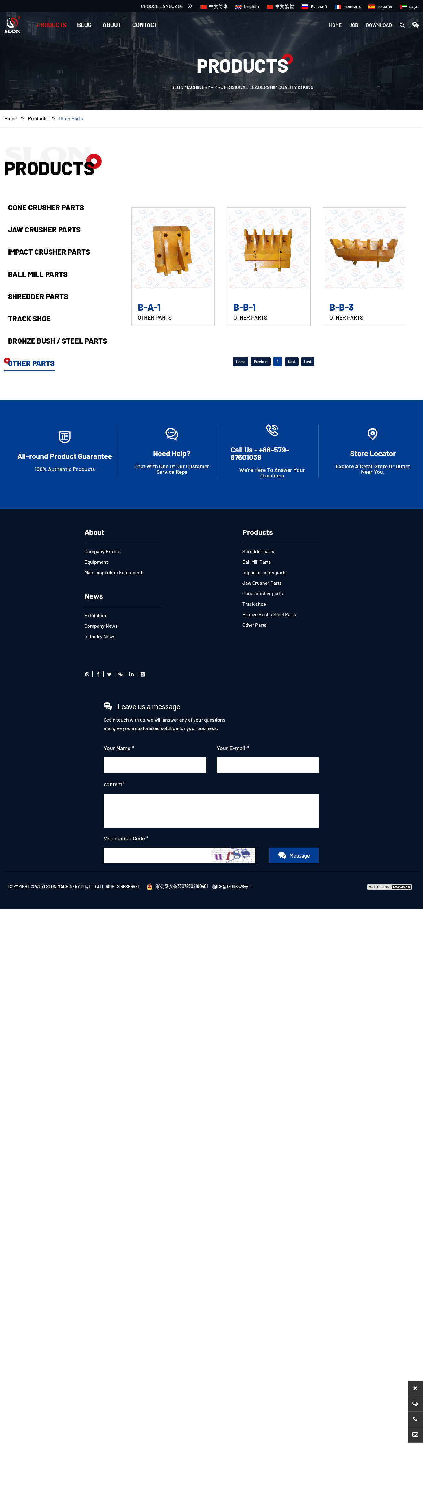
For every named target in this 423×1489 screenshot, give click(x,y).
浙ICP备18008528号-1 (231, 886)
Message (300, 855)
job (353, 25)
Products (51, 24)
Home (335, 25)
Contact (145, 24)
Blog (84, 24)
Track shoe (29, 318)
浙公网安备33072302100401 (182, 886)
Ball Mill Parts (38, 273)
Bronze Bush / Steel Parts (57, 340)
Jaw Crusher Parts (44, 229)
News (94, 596)
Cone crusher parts (46, 207)
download (379, 25)
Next (291, 361)
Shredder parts (38, 296)
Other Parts (71, 118)
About (111, 24)
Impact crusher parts (49, 251)
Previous (261, 361)
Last (307, 361)
